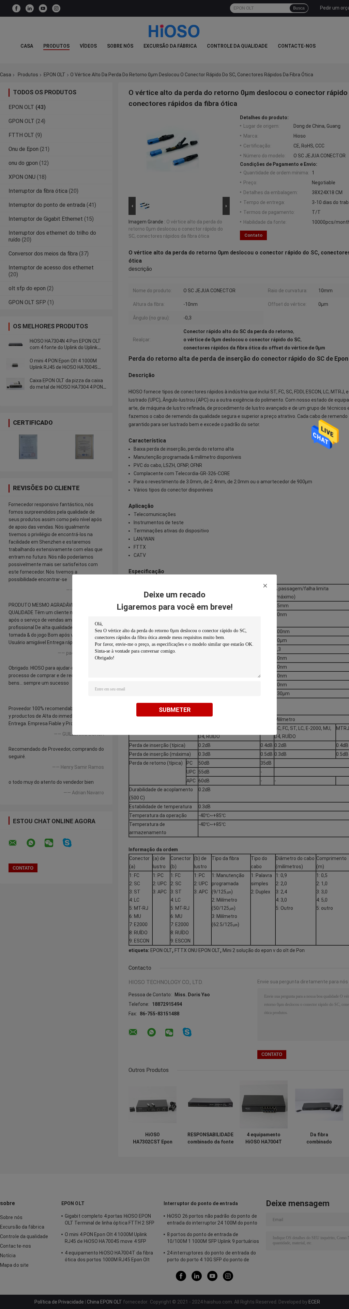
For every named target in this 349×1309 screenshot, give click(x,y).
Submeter (175, 709)
